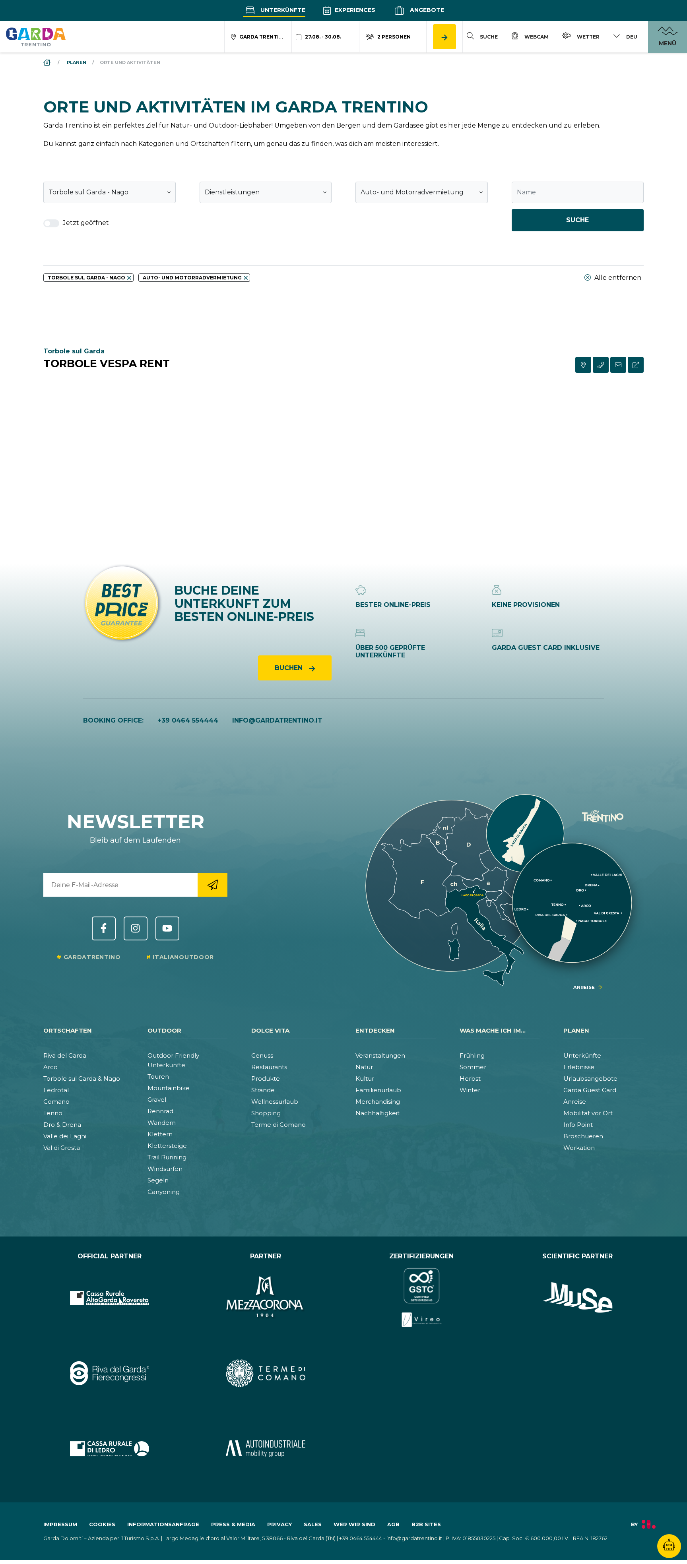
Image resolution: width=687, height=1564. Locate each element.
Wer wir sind (354, 1524)
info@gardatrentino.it (277, 720)
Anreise (574, 1101)
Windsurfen (164, 1169)
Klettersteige (167, 1145)
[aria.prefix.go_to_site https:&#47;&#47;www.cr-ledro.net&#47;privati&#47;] (109, 1448)
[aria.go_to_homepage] (36, 36)
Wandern (161, 1122)
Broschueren (583, 1136)
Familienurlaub (378, 1090)
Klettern (160, 1134)
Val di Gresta (61, 1147)
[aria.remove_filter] (129, 278)
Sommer (473, 1067)
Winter (470, 1090)
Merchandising (377, 1101)
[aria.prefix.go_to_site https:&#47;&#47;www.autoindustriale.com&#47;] (266, 1448)
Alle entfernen (617, 277)
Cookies (102, 1524)
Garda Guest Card (589, 1090)
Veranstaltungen (380, 1055)
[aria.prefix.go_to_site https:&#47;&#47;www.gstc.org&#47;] (421, 1297)
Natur (364, 1067)
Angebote (426, 10)
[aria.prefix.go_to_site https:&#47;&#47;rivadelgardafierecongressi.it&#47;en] (109, 1373)
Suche (577, 220)
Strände (263, 1090)
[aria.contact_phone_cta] (601, 365)
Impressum (60, 1524)
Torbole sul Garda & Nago (81, 1078)
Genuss (262, 1055)
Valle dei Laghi (64, 1136)
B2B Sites (426, 1524)
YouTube (167, 928)
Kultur (364, 1078)
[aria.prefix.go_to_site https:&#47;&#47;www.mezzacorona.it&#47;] (266, 1297)
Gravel (156, 1099)
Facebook (104, 928)
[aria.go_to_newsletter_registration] (212, 885)
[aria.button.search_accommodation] (444, 36)
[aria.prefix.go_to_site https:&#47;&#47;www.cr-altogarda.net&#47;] (109, 1297)
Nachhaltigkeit (377, 1113)
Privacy (279, 1524)
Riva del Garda (64, 1055)
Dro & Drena (62, 1124)
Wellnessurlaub (274, 1101)
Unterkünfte (282, 10)
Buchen (290, 668)
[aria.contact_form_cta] (618, 365)
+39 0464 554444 (187, 720)
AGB (393, 1524)
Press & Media (233, 1524)
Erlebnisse (578, 1067)
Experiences (354, 10)
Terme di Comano (278, 1124)
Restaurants (269, 1067)
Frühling (472, 1055)
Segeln (158, 1180)
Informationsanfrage (163, 1524)
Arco (50, 1067)
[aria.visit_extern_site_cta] (636, 365)
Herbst (470, 1078)
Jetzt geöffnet (85, 223)
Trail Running (166, 1157)
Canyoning (163, 1192)
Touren (158, 1076)
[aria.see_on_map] (583, 365)
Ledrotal (56, 1090)
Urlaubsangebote (590, 1078)
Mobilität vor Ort (588, 1113)
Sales (313, 1524)
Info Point (578, 1124)
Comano (56, 1101)
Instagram (135, 928)
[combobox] (109, 192)
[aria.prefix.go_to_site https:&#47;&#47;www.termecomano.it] (266, 1373)
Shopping (266, 1113)
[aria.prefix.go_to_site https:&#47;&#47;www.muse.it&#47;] (578, 1297)
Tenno (52, 1113)
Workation (579, 1147)
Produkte (265, 1078)
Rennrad (160, 1111)
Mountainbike (168, 1088)
